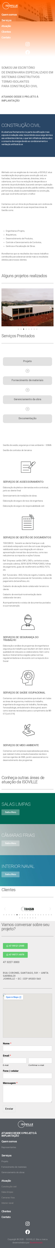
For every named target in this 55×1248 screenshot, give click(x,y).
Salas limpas (7, 1192)
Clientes (6, 31)
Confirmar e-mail (36, 1065)
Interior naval (7, 1203)
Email (7, 1055)
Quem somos (9, 14)
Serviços (6, 20)
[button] (18, 329)
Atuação (6, 26)
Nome (7, 1043)
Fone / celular (11, 1070)
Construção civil (8, 1186)
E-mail (6, 1065)
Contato (6, 37)
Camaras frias (8, 1197)
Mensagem (10, 1083)
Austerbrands (36, 1242)
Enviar (9, 1108)
